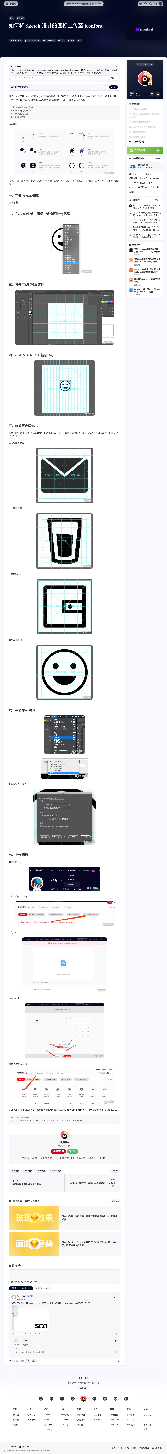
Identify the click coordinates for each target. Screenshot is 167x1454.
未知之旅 (147, 1425)
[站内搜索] (150, 4)
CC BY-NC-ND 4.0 (67, 1158)
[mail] (41, 1399)
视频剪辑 (81, 1425)
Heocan (47, 1415)
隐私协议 (131, 1415)
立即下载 (13, 202)
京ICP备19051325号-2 (33, 1451)
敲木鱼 (16, 1415)
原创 (11, 18)
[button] (15, 1282)
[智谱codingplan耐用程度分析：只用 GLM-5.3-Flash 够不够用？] (131, 250)
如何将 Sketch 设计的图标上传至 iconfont (83, 4)
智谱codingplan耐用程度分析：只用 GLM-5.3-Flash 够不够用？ (147, 250)
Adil (141, 174)
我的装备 (81, 1415)
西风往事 (155, 187)
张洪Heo (103, 1158)
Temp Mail (133, 183)
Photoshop (48, 1429)
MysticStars (154, 178)
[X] (62, 1399)
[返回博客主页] (13, 4)
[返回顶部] (83, 1399)
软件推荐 (137, 255)
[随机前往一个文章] (145, 4)
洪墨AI (97, 1420)
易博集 (132, 192)
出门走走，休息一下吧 (145, 64)
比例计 (16, 1425)
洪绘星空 (114, 1415)
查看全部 (83, 1388)
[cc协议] (157, 1448)
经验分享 (20, 18)
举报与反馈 (144, 1448)
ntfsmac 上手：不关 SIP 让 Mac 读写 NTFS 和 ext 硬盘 (147, 290)
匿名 (47, 1288)
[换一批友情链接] (149, 1409)
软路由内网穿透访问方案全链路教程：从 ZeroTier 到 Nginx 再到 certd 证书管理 (147, 260)
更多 (157, 200)
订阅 (74, 1151)
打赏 (127, 1448)
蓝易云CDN (143, 187)
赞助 (157, 158)
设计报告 (31, 1415)
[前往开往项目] (140, 4)
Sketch (46, 1420)
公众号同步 (50, 40)
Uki (145, 1420)
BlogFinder (114, 1420)
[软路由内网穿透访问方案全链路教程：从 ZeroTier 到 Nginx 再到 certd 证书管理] (131, 260)
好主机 (143, 183)
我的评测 (81, 1420)
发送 (113, 78)
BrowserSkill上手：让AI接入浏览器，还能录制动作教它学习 (147, 270)
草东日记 (133, 174)
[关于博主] (64, 1135)
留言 (114, 1448)
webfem (132, 187)
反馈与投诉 (115, 1170)
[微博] (51, 1399)
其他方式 (39, 1288)
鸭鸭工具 (143, 178)
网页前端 (64, 1425)
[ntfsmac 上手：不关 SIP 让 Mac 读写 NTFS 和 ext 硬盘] (131, 290)
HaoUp (148, 174)
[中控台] (155, 4)
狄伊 (150, 183)
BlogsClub (114, 1425)
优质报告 (31, 1420)
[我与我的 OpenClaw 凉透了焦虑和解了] (131, 280)
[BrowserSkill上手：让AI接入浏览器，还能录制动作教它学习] (131, 270)
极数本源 (133, 178)
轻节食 (16, 1420)
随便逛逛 (115, 1201)
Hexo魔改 (64, 1415)
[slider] (119, 1283)
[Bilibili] (152, 94)
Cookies (130, 1420)
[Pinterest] (105, 1399)
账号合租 (97, 1415)
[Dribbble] (73, 1399)
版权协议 (131, 1425)
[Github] (157, 94)
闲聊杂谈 (137, 285)
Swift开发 (64, 1420)
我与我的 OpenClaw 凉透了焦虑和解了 (147, 280)
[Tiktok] (126, 1399)
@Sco (28, 1345)
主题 (134, 1448)
